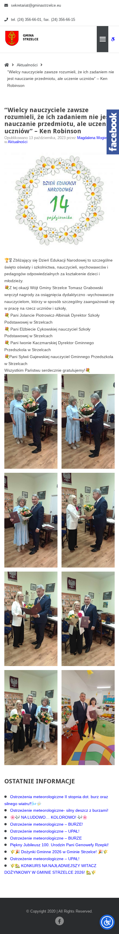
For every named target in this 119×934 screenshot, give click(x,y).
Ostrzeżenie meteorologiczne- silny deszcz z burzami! (59, 810)
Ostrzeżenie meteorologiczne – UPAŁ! (44, 831)
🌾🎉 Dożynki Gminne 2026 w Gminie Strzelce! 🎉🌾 (59, 851)
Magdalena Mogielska (95, 138)
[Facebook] (59, 921)
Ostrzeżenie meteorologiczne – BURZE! (46, 824)
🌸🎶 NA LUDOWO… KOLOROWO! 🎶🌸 (48, 817)
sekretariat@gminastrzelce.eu (36, 5)
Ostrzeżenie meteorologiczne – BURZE (46, 838)
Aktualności (27, 65)
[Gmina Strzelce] (22, 38)
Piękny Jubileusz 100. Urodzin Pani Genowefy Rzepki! (59, 844)
